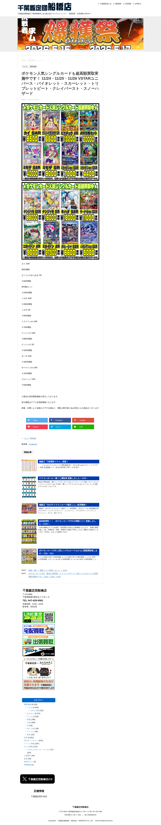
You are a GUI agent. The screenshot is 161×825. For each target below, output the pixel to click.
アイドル (30, 732)
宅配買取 (118, 4)
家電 (29, 719)
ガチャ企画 (34, 710)
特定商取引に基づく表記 (73, 815)
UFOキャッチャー (31, 741)
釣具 (29, 735)
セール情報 (28, 747)
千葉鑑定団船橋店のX (40, 779)
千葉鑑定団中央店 (39, 796)
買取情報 (33, 438)
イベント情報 (29, 744)
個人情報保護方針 (91, 815)
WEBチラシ (28, 762)
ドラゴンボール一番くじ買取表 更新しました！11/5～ (63, 478)
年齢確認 (27, 765)
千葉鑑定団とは (105, 4)
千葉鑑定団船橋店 (80, 807)
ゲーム (29, 716)
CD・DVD (31, 729)
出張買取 (128, 4)
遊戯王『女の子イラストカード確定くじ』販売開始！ (63, 505)
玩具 (25, 738)
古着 (29, 722)
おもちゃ (30, 713)
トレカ (26, 438)
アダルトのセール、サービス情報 (40, 750)
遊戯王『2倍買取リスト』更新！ (53, 461)
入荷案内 (27, 756)
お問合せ (138, 4)
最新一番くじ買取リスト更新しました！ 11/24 (47, 570)
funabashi (33, 444)
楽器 (25, 759)
